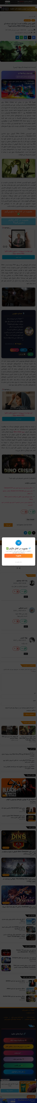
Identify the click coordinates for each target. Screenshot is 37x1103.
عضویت (18, 555)
